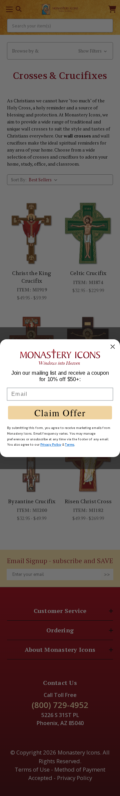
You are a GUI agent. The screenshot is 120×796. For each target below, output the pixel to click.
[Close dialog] (112, 346)
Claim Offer (60, 412)
